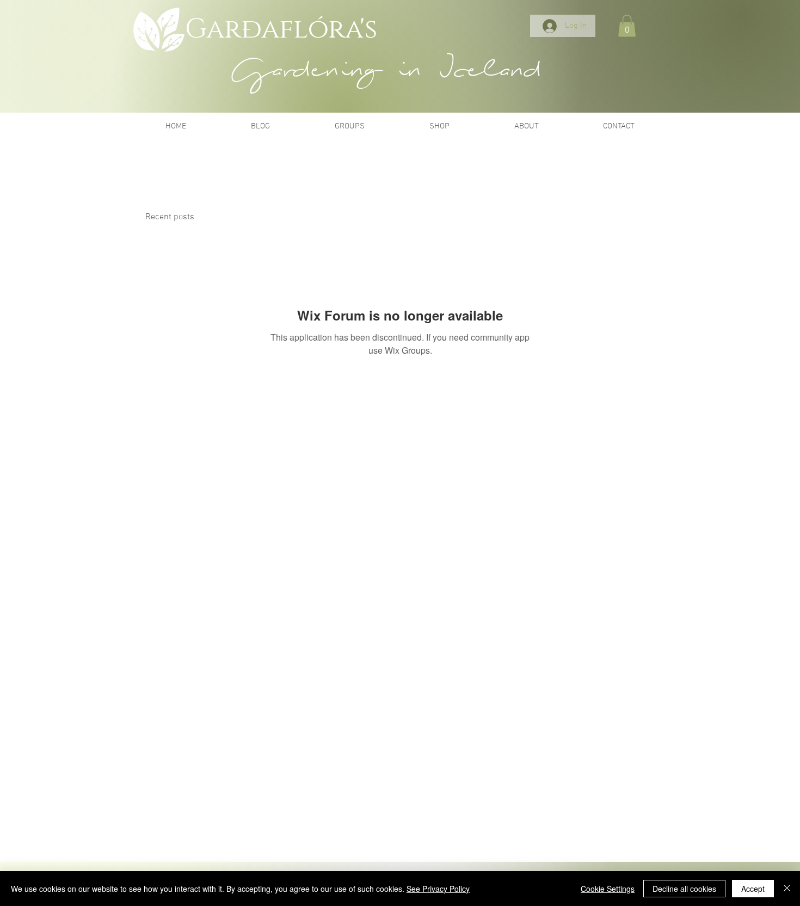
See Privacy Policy (438, 888)
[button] (627, 26)
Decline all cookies (684, 888)
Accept (753, 888)
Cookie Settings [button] (608, 888)
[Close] (786, 888)
